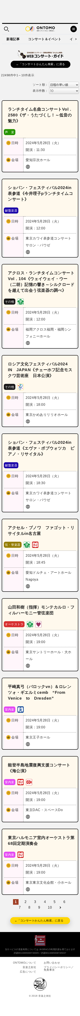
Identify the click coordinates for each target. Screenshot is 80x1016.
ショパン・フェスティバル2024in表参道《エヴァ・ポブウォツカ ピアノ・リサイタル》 (41, 448)
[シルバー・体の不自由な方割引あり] (38, 624)
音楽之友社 (29, 967)
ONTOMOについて (24, 962)
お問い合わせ (52, 962)
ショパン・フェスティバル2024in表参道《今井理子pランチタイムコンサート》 (40, 193)
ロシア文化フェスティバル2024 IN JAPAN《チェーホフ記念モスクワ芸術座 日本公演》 (40, 370)
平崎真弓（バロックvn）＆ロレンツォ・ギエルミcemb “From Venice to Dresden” (39, 692)
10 (50, 907)
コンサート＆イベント (44, 39)
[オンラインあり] (29, 782)
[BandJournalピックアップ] (35, 544)
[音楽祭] (20, 386)
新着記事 (13, 39)
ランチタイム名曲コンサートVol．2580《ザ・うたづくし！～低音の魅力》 (40, 115)
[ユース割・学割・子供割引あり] (20, 301)
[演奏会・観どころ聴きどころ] (20, 709)
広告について (28, 971)
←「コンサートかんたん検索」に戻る (40, 64)
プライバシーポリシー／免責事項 (59, 968)
